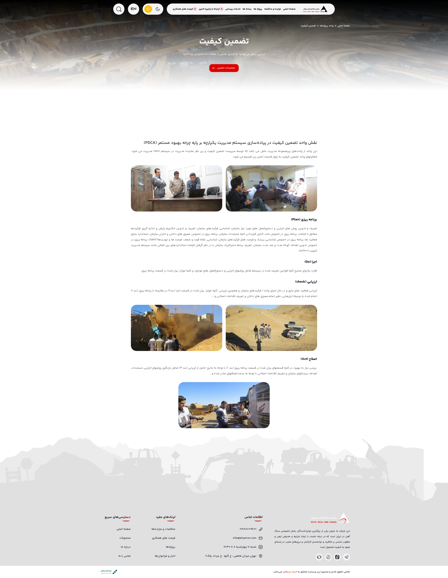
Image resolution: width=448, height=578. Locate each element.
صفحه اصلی (289, 9)
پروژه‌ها (170, 547)
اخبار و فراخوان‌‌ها (165, 556)
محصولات (125, 538)
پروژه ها (258, 9)
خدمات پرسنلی (232, 9)
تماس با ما (124, 556)
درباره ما (126, 547)
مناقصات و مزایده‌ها (163, 529)
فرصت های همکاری (183, 9)
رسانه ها (247, 9)
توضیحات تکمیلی (226, 68)
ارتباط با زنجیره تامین (209, 9)
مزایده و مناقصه (272, 9)
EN (133, 9)
